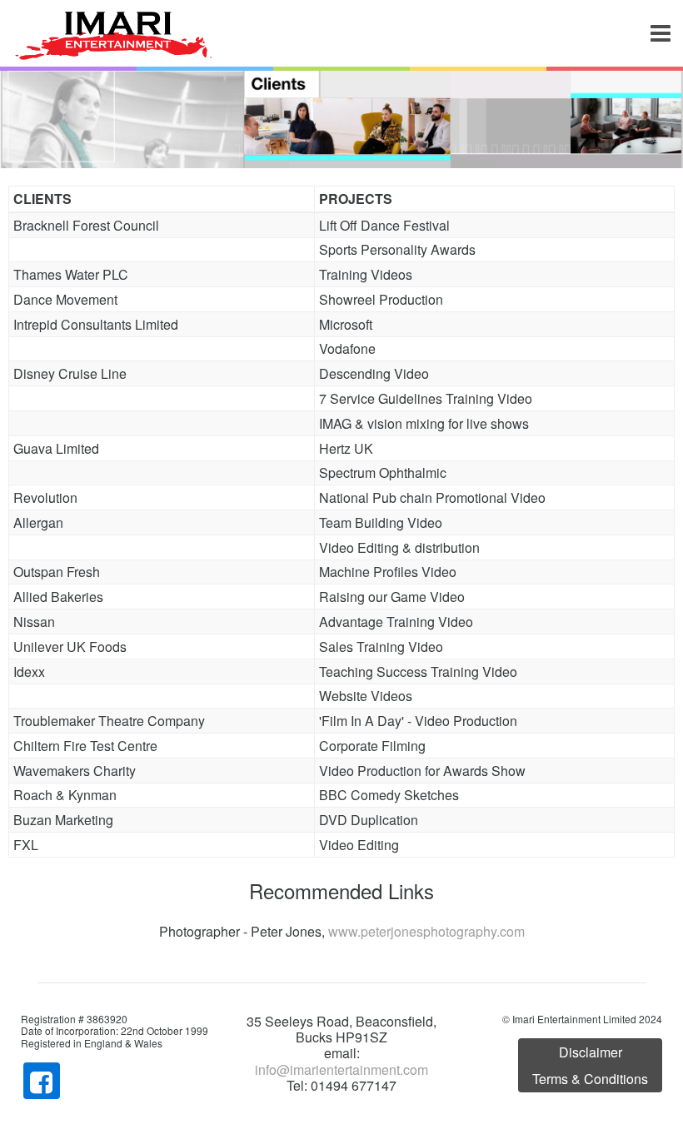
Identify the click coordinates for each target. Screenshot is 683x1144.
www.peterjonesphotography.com (426, 931)
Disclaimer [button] (590, 1052)
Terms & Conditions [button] (590, 1078)
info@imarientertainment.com (341, 1069)
